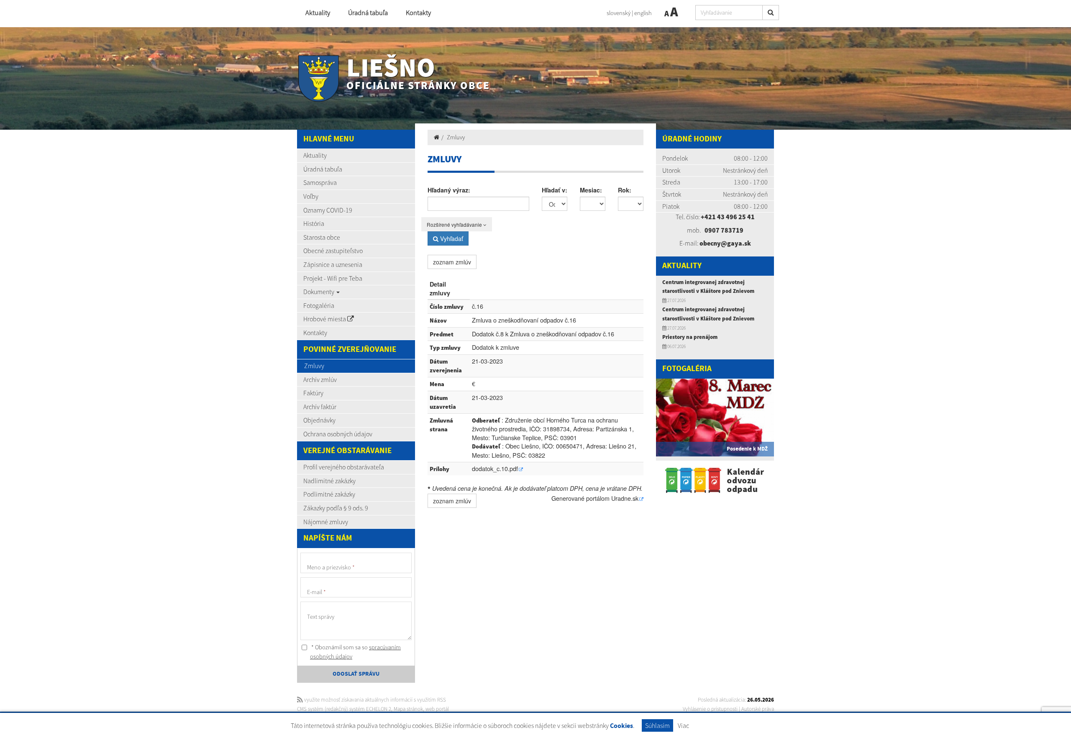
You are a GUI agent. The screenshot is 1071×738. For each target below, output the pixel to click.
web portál (437, 708)
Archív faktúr (319, 406)
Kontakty (418, 12)
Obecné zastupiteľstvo (333, 250)
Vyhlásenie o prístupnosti (710, 708)
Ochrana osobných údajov (337, 434)
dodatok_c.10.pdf (495, 468)
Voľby (310, 196)
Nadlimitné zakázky (329, 481)
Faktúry (313, 393)
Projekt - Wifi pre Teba (332, 278)
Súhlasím (657, 725)
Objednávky (319, 420)
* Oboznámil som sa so (355, 651)
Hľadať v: (554, 190)
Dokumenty (319, 291)
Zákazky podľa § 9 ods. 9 (335, 508)
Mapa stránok (408, 708)
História (313, 223)
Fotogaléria (318, 305)
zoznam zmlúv (452, 262)
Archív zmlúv (320, 379)
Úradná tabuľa (368, 12)
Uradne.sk (624, 498)
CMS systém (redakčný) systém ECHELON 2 (344, 708)
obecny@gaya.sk (725, 243)
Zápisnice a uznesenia (332, 264)
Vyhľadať (450, 238)
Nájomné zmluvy (325, 522)
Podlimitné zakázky (329, 494)
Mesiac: (591, 190)
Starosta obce (321, 237)
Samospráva (320, 182)
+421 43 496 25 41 (728, 217)
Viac (683, 725)
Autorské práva (757, 708)
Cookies (621, 726)
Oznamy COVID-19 (327, 210)
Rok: (624, 190)
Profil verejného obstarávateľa (343, 467)
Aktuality (317, 12)
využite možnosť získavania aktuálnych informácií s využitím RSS (374, 699)
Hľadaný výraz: (449, 190)
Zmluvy (314, 365)
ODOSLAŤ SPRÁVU (356, 674)
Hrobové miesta (325, 319)
